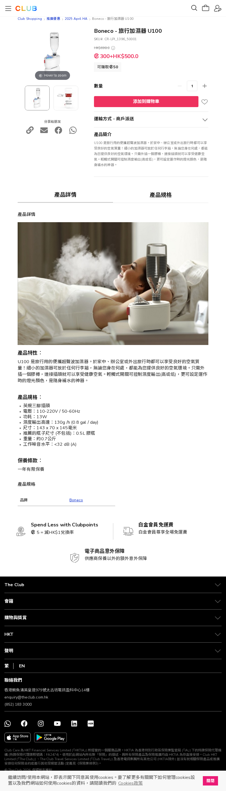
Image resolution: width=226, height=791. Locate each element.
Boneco (76, 500)
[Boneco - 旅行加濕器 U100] (65, 98)
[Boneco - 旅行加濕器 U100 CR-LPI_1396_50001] (37, 98)
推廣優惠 (53, 19)
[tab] (65, 195)
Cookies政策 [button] (130, 783)
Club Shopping (30, 19)
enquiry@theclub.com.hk (26, 697)
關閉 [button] (210, 781)
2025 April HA (76, 19)
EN (22, 666)
